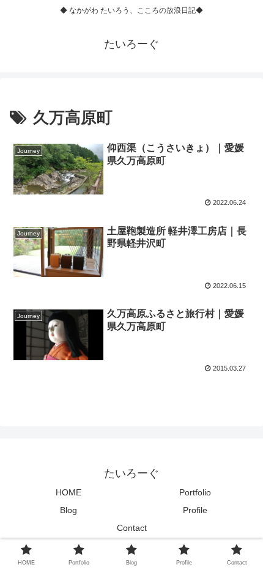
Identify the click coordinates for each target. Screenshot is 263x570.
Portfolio (195, 492)
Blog (68, 510)
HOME (68, 492)
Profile (195, 510)
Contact (132, 528)
